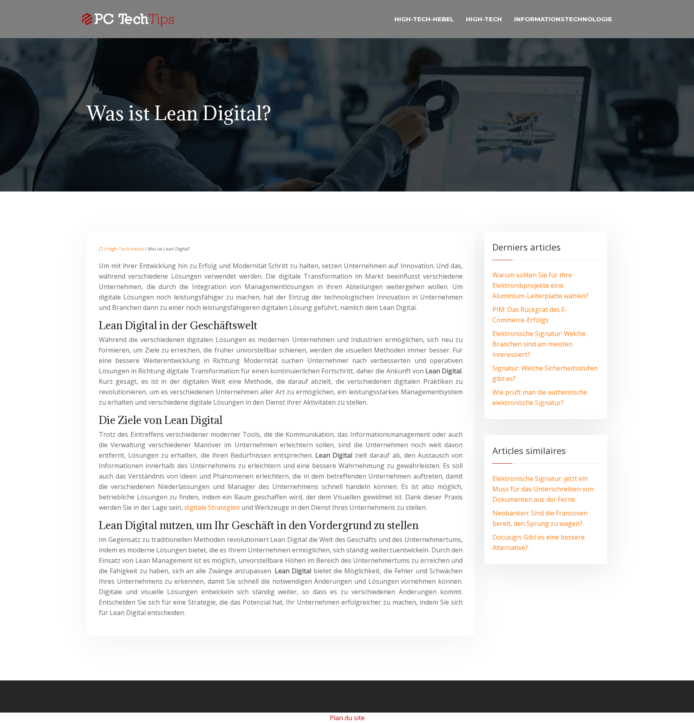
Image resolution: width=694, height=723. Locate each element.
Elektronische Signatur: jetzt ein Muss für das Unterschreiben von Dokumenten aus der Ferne (543, 489)
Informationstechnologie (563, 19)
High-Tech (484, 19)
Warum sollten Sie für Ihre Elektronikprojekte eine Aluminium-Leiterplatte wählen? (540, 285)
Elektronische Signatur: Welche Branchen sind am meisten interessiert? (539, 344)
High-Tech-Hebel (424, 19)
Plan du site (347, 717)
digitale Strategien (212, 507)
